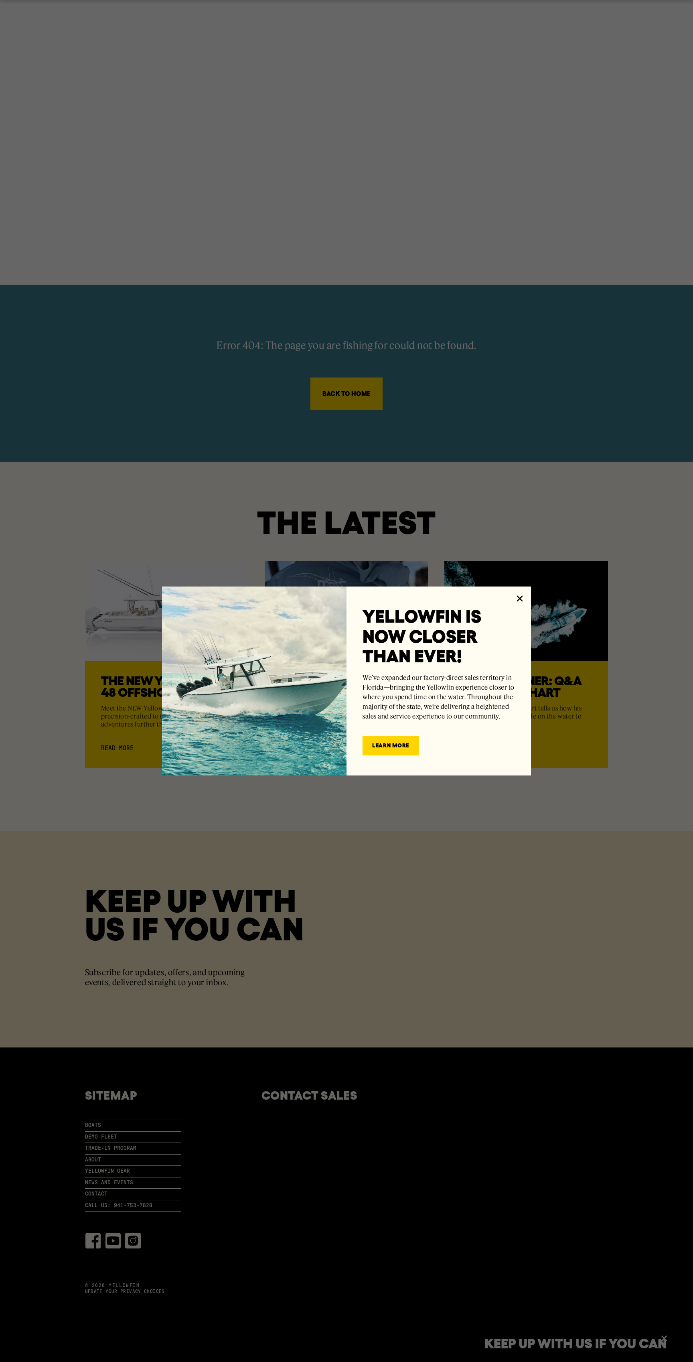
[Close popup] (520, 598)
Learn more (390, 745)
